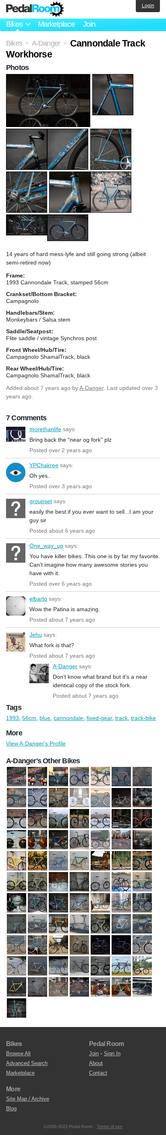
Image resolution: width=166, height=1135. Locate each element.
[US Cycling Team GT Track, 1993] (58, 840)
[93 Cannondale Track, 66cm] (16, 924)
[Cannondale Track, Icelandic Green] (58, 798)
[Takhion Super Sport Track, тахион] (16, 1008)
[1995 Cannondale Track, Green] (58, 882)
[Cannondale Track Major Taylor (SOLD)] (79, 945)
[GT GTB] (100, 966)
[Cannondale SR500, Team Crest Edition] (121, 924)
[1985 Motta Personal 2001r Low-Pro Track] (37, 777)
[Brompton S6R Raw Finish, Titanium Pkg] (79, 924)
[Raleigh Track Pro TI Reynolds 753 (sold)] (79, 987)
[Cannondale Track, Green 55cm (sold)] (58, 945)
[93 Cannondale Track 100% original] (79, 903)
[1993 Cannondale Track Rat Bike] (142, 861)
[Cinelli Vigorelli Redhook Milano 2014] (37, 819)
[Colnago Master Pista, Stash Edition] (58, 819)
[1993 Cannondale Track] (16, 861)
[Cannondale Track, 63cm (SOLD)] (37, 945)
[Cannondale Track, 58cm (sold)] (16, 945)
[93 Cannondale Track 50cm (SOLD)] (121, 903)
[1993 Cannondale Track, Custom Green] (79, 861)
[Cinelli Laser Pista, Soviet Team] (121, 798)
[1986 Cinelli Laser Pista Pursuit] (142, 840)
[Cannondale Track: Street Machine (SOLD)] (121, 945)
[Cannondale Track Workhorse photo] (49, 78)
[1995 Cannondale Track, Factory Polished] (37, 882)
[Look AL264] (16, 987)
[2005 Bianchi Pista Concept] (142, 882)
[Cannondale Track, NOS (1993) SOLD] (100, 945)
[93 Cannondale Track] (58, 903)
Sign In (112, 1053)
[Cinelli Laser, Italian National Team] (79, 798)
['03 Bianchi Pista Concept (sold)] (100, 840)
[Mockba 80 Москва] (37, 987)
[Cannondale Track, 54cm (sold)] (142, 924)
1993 (12, 718)
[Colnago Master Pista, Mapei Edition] (37, 966)
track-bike (143, 718)
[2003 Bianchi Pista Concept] (100, 777)
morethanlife (15, 436)
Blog (11, 1108)
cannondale (68, 718)
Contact (98, 1073)
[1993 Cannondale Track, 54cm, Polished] (37, 861)
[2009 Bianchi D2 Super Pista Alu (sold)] (37, 903)
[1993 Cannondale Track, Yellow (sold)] (16, 882)
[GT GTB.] (121, 966)
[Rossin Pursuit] (16, 840)
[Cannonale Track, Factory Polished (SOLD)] (100, 924)
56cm (29, 718)
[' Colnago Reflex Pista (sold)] (58, 966)
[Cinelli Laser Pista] (142, 945)
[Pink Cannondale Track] (58, 987)
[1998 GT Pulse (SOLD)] (121, 882)
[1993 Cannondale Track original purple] (79, 777)
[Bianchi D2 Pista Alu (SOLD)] (58, 924)
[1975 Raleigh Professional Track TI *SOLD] (121, 840)
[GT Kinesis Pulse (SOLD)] (142, 966)
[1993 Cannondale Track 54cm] (58, 777)
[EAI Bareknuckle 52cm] (79, 966)
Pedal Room (35, 9)
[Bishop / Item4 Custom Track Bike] (121, 777)
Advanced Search (27, 1063)
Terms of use (109, 1126)
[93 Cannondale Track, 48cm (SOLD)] (100, 903)
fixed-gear (99, 718)
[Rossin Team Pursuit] (121, 987)
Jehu (15, 642)
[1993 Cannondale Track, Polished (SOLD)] (121, 861)
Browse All (18, 1053)
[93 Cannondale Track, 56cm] (142, 903)
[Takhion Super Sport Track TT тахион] (37, 840)
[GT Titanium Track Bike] (100, 819)
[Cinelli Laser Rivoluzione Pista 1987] (142, 798)
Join (89, 24)
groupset (15, 508)
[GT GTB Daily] (79, 819)
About (96, 1063)
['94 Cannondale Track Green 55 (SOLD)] (37, 924)
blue (44, 718)
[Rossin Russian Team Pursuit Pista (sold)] (100, 987)
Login (148, 5)
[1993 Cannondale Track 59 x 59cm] (58, 861)
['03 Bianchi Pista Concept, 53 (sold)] (79, 840)
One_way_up (15, 553)
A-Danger (91, 388)
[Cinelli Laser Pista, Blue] (16, 966)
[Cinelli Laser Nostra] (100, 798)
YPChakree (15, 472)
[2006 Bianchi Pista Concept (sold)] (16, 903)
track (121, 718)
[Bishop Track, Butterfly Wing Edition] (142, 777)
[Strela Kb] (142, 987)
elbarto (15, 606)
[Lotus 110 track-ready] (121, 819)
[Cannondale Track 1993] (16, 798)
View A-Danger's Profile (36, 743)
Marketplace (56, 24)
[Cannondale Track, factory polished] (37, 798)
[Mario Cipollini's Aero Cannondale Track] (142, 819)
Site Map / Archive (27, 1099)
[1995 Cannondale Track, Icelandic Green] (79, 882)
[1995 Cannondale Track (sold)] (100, 882)
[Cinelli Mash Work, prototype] (16, 819)
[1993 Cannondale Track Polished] (100, 861)
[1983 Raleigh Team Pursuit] (16, 777)
